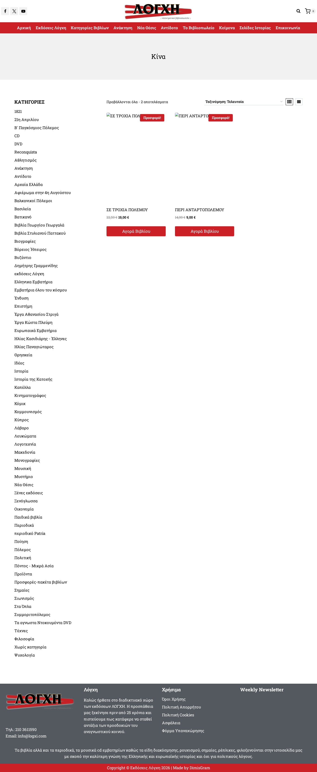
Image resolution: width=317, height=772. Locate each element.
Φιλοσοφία (24, 638)
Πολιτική (22, 557)
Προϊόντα (23, 574)
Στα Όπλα (22, 606)
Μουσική (22, 468)
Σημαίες (21, 590)
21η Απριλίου (26, 119)
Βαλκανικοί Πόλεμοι (33, 200)
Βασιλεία (22, 208)
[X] (14, 11)
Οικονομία (24, 509)
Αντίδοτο (169, 27)
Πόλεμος (22, 549)
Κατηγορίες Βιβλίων (90, 27)
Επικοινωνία (288, 27)
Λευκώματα (25, 436)
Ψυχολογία (24, 655)
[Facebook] (5, 11)
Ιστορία (21, 371)
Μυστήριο (23, 476)
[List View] (299, 101)
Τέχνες (21, 630)
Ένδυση (21, 298)
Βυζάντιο (22, 257)
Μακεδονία (24, 452)
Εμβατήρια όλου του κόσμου (40, 290)
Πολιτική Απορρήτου (181, 707)
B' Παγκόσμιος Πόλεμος (36, 127)
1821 (18, 111)
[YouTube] (23, 11)
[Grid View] (289, 101)
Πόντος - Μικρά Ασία (34, 565)
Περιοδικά (24, 525)
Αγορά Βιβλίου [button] (136, 231)
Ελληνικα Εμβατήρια (33, 281)
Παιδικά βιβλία (28, 517)
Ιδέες (19, 363)
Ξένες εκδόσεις (28, 492)
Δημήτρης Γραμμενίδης (36, 265)
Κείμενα (227, 27)
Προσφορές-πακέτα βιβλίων (40, 582)
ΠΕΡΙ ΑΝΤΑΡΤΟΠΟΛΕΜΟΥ (199, 209)
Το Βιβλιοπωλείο (198, 27)
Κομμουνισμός (28, 411)
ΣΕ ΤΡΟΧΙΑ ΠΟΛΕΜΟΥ (127, 209)
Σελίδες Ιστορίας (255, 27)
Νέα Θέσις (146, 27)
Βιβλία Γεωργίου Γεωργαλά (39, 225)
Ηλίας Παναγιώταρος (34, 346)
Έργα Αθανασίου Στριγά (36, 314)
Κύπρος (21, 419)
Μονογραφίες (27, 460)
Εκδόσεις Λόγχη (51, 27)
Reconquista (25, 152)
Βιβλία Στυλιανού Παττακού (40, 233)
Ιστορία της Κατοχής (33, 379)
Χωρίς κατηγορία (30, 647)
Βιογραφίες (25, 241)
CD (16, 135)
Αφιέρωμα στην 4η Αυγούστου (42, 192)
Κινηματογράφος (30, 395)
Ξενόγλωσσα (26, 501)
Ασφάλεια (171, 722)
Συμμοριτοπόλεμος (32, 614)
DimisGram (200, 767)
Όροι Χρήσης (174, 699)
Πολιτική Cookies (178, 715)
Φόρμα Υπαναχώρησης (183, 730)
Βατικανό (23, 217)
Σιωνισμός (24, 598)
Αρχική (24, 27)
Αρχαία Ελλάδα (28, 184)
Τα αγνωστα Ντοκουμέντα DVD (42, 622)
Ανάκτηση (122, 27)
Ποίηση (21, 541)
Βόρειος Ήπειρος (30, 249)
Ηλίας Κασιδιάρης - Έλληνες (40, 338)
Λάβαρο (21, 428)
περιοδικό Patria (29, 533)
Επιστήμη (23, 306)
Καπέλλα (22, 387)
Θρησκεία (23, 354)
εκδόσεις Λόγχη (29, 273)
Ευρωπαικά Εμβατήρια (35, 330)
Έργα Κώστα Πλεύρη (33, 322)
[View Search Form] (298, 11)
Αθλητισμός (25, 160)
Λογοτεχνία (25, 444)
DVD (18, 144)
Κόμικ (20, 403)
